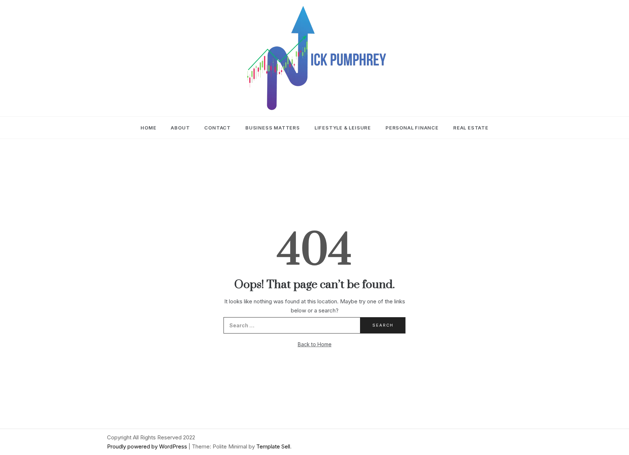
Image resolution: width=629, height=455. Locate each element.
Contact (217, 128)
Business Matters (272, 128)
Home (148, 128)
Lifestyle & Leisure (342, 128)
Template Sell (273, 446)
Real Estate (470, 128)
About (180, 128)
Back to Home (315, 344)
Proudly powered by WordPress (148, 446)
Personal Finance (412, 128)
